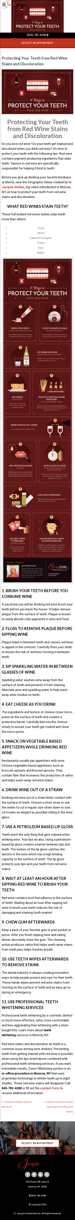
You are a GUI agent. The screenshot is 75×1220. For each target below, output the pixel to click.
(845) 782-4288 (37, 35)
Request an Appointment (37, 43)
